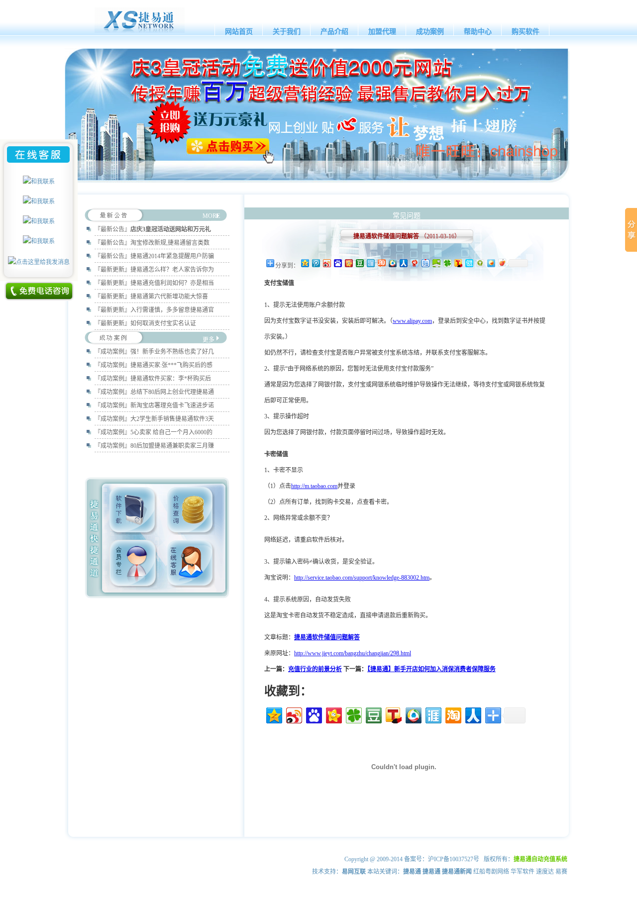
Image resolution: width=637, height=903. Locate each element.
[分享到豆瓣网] (359, 263)
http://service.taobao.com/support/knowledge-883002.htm (361, 577)
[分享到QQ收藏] (392, 263)
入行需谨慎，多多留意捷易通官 (172, 309)
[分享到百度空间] (435, 263)
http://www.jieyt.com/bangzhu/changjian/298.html (352, 653)
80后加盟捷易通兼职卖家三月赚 (172, 445)
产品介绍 (334, 31)
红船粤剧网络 (491, 871)
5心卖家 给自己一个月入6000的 (171, 432)
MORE (211, 215)
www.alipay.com (412, 320)
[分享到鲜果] (501, 263)
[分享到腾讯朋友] (446, 263)
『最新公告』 (112, 229)
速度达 (545, 871)
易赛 (561, 871)
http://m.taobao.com (314, 486)
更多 (208, 339)
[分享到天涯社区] (370, 263)
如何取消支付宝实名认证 (163, 323)
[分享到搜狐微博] (457, 263)
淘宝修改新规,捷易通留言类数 (170, 242)
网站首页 (239, 31)
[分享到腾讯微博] (315, 263)
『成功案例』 (112, 351)
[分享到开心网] (348, 263)
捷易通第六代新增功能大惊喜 (169, 296)
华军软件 (522, 871)
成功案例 (430, 31)
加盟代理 (382, 31)
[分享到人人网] (403, 263)
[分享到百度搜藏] (337, 263)
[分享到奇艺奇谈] (479, 263)
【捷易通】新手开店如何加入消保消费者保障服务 (431, 669)
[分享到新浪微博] (326, 263)
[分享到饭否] (468, 263)
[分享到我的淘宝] (381, 263)
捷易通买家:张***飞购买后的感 (171, 365)
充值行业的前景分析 (315, 669)
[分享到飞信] (490, 263)
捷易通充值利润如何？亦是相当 (172, 283)
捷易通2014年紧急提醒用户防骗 (172, 256)
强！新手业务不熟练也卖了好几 (172, 351)
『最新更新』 (112, 269)
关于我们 (287, 31)
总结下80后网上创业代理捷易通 (172, 392)
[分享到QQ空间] (304, 263)
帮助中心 (478, 31)
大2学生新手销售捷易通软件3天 (172, 418)
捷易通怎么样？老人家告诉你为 (172, 269)
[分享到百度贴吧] (425, 263)
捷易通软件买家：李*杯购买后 (170, 378)
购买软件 (525, 31)
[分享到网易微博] (414, 263)
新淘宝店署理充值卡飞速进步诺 (172, 405)
